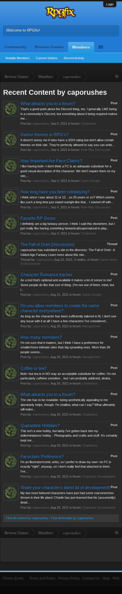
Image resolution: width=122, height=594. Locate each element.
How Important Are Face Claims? (51, 161)
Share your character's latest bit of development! (65, 487)
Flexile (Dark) (13, 578)
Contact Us (91, 578)
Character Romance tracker (46, 274)
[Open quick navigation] (117, 77)
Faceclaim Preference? (42, 456)
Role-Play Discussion (95, 149)
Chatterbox (88, 123)
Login (109, 4)
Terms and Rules (42, 578)
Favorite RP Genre (37, 218)
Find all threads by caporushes (72, 518)
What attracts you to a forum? (47, 103)
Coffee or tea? (33, 368)
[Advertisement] (61, 549)
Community (15, 47)
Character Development (98, 476)
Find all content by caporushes (27, 518)
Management (91, 326)
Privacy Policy (69, 578)
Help (106, 578)
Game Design (90, 180)
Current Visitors (47, 58)
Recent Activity (74, 58)
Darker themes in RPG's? (44, 134)
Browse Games (49, 47)
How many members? (41, 337)
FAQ (116, 578)
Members (81, 47)
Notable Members (17, 58)
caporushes (41, 123)
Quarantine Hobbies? (40, 425)
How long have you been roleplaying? (54, 192)
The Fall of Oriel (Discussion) (47, 244)
